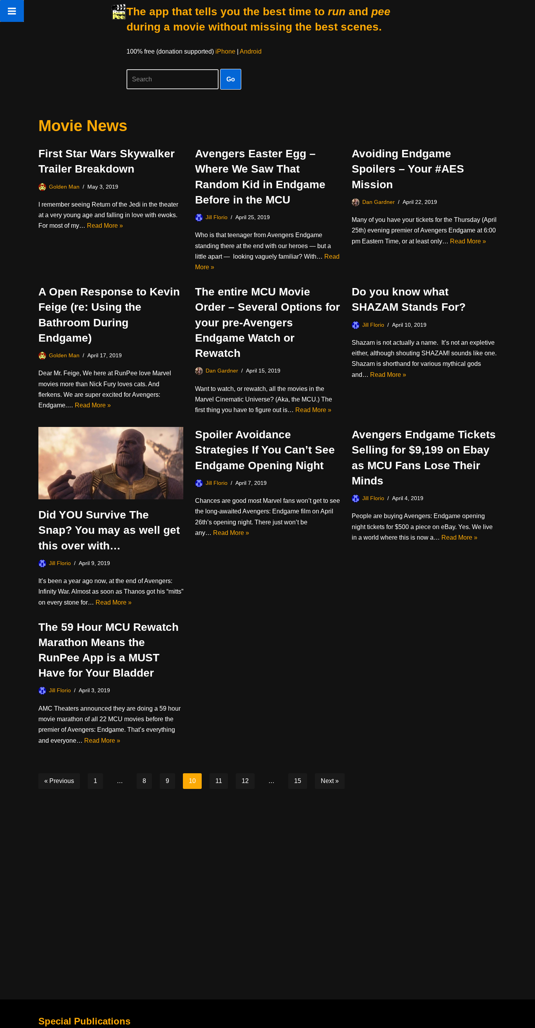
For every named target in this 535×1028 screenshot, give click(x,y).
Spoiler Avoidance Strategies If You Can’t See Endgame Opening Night (265, 449)
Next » (330, 781)
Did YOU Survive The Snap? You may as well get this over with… (109, 530)
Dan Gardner (378, 202)
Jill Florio (217, 217)
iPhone (225, 51)
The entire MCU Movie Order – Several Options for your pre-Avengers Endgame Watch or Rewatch (267, 322)
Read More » (105, 225)
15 (297, 781)
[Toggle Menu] (12, 11)
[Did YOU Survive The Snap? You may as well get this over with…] (110, 463)
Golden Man (64, 187)
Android (251, 51)
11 (218, 781)
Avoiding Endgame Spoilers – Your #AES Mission (408, 169)
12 (245, 781)
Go (230, 79)
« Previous (59, 781)
